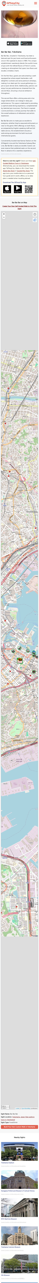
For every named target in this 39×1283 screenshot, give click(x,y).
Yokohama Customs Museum (10, 1247)
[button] (19, 660)
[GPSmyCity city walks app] (13, 3)
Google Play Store (23, 171)
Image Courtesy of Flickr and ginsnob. (11, 154)
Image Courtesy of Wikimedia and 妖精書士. (13, 1278)
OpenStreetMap (26, 1108)
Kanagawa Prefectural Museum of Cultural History (18, 1191)
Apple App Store (9, 171)
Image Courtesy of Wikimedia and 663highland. (13, 1222)
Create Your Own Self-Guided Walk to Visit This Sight (19, 207)
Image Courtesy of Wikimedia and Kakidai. (12, 1250)
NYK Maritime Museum (9, 1219)
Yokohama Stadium (7, 1163)
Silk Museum (5, 1275)
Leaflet (17, 1108)
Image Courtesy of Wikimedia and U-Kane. (12, 1194)
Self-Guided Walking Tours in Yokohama (19, 162)
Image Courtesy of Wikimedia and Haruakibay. (13, 1166)
